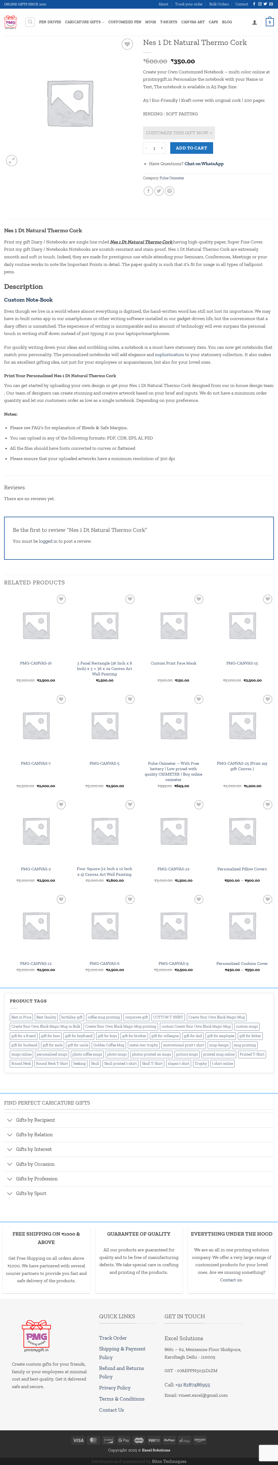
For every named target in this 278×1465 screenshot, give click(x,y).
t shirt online (222, 1063)
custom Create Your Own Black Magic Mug (196, 1026)
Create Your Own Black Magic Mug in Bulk (45, 1026)
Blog (227, 22)
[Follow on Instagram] (260, 4)
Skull (95, 1063)
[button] (30, 22)
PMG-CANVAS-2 (36, 868)
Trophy (201, 1063)
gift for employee (220, 1036)
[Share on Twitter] (159, 191)
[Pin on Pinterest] (170, 191)
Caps (213, 22)
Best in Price (21, 1017)
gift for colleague (165, 1036)
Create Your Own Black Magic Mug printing (120, 1026)
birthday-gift (72, 1017)
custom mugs (247, 1026)
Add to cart (191, 148)
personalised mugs (52, 1054)
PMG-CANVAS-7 (35, 763)
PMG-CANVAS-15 (242, 663)
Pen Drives (50, 22)
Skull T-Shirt (152, 1063)
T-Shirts (169, 22)
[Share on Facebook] (148, 191)
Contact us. (231, 1279)
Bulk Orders (219, 4)
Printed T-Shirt (252, 1054)
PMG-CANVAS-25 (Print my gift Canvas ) (242, 766)
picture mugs (187, 1054)
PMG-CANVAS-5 (104, 763)
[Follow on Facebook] (254, 4)
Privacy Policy (115, 1388)
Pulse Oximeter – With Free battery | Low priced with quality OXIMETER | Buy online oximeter (173, 771)
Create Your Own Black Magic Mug (216, 1017)
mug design (219, 1045)
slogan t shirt (178, 1063)
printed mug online (219, 1054)
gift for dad (193, 1036)
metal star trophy (143, 1045)
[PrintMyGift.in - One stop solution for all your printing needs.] (10, 22)
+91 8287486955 (192, 1385)
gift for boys (107, 1036)
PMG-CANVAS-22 (173, 868)
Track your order (189, 4)
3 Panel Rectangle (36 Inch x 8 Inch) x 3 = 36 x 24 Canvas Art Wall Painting (104, 668)
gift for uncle (78, 1045)
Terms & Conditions (122, 1399)
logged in (48, 541)
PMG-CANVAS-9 (173, 963)
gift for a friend (23, 1036)
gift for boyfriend (79, 1036)
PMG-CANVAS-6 (104, 963)
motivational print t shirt (183, 1045)
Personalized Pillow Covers (242, 868)
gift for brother (134, 1036)
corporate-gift (136, 1017)
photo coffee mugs (87, 1054)
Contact (241, 4)
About (163, 4)
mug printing (245, 1045)
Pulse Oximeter (172, 178)
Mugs (150, 22)
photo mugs (117, 1054)
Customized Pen (125, 22)
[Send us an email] (271, 4)
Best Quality (46, 1017)
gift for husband (24, 1045)
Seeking (79, 1063)
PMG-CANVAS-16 (36, 663)
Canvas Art (193, 22)
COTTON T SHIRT (168, 1017)
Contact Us (111, 1410)
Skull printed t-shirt (120, 1063)
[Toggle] (9, 1120)
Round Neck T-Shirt (52, 1063)
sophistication (169, 354)
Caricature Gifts (83, 22)
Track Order (113, 1338)
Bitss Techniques (169, 1461)
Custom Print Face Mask (173, 663)
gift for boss (50, 1036)
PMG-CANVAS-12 (36, 963)
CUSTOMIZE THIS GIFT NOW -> (179, 132)
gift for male (52, 1045)
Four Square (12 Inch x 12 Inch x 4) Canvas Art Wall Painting (104, 871)
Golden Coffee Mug (108, 1045)
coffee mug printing (104, 1017)
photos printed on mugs (151, 1054)
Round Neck (21, 1063)
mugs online (21, 1054)
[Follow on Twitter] (265, 4)
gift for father (250, 1036)
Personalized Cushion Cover (242, 963)
